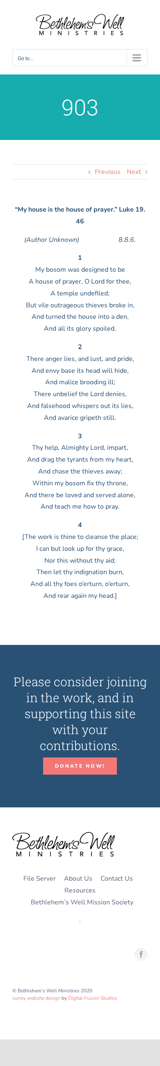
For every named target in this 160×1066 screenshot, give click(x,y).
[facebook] (141, 954)
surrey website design (36, 998)
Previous (108, 171)
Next (134, 171)
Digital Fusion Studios (92, 998)
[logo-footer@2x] (63, 835)
